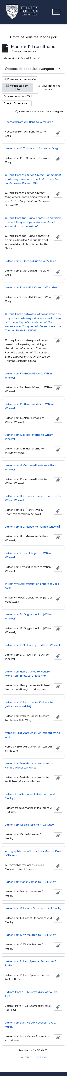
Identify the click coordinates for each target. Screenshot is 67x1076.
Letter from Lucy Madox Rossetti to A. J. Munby (30, 1025)
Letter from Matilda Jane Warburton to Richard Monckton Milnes (29, 765)
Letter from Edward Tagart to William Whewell (28, 555)
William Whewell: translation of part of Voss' (32, 586)
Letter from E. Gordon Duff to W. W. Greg (30, 261)
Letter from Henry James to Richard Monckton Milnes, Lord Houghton (27, 673)
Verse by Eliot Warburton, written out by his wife (32, 735)
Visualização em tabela (50, 87)
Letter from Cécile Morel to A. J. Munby (29, 824)
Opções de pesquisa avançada (29, 68)
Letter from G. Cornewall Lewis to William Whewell (30, 467)
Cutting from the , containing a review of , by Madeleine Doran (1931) (33, 179)
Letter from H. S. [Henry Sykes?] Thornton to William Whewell (33, 498)
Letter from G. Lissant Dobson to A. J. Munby (33, 908)
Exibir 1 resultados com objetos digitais (41, 111)
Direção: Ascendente (16, 103)
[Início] (24, 11)
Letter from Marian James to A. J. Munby (30, 882)
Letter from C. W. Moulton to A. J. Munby (30, 935)
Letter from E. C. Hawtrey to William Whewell (32, 645)
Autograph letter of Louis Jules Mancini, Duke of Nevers (33, 853)
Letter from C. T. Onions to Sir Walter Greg (31, 148)
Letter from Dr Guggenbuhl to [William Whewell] (28, 616)
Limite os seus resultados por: (33, 37)
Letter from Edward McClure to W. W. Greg (31, 287)
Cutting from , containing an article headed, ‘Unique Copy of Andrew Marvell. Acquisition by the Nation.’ (33, 222)
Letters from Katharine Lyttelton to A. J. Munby (30, 796)
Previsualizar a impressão (21, 79)
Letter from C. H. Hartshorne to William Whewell (29, 437)
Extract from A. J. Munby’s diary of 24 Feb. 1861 (31, 994)
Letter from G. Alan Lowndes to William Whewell (29, 406)
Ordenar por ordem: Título (19, 96)
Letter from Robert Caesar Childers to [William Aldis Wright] (29, 704)
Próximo (41, 1057)
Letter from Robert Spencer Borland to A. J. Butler (32, 963)
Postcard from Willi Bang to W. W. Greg (29, 122)
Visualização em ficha (18, 87)
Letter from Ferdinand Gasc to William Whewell (29, 375)
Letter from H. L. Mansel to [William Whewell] (32, 526)
